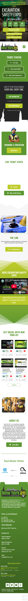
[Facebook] (8, 585)
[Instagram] (20, 585)
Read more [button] (4, 373)
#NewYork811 (6, 372)
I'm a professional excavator (14, 101)
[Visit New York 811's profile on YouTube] (3, 351)
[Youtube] (16, 585)
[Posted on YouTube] (11, 351)
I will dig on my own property (14, 110)
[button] (24, 46)
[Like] (17, 380)
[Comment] (6, 355)
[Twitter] (12, 585)
